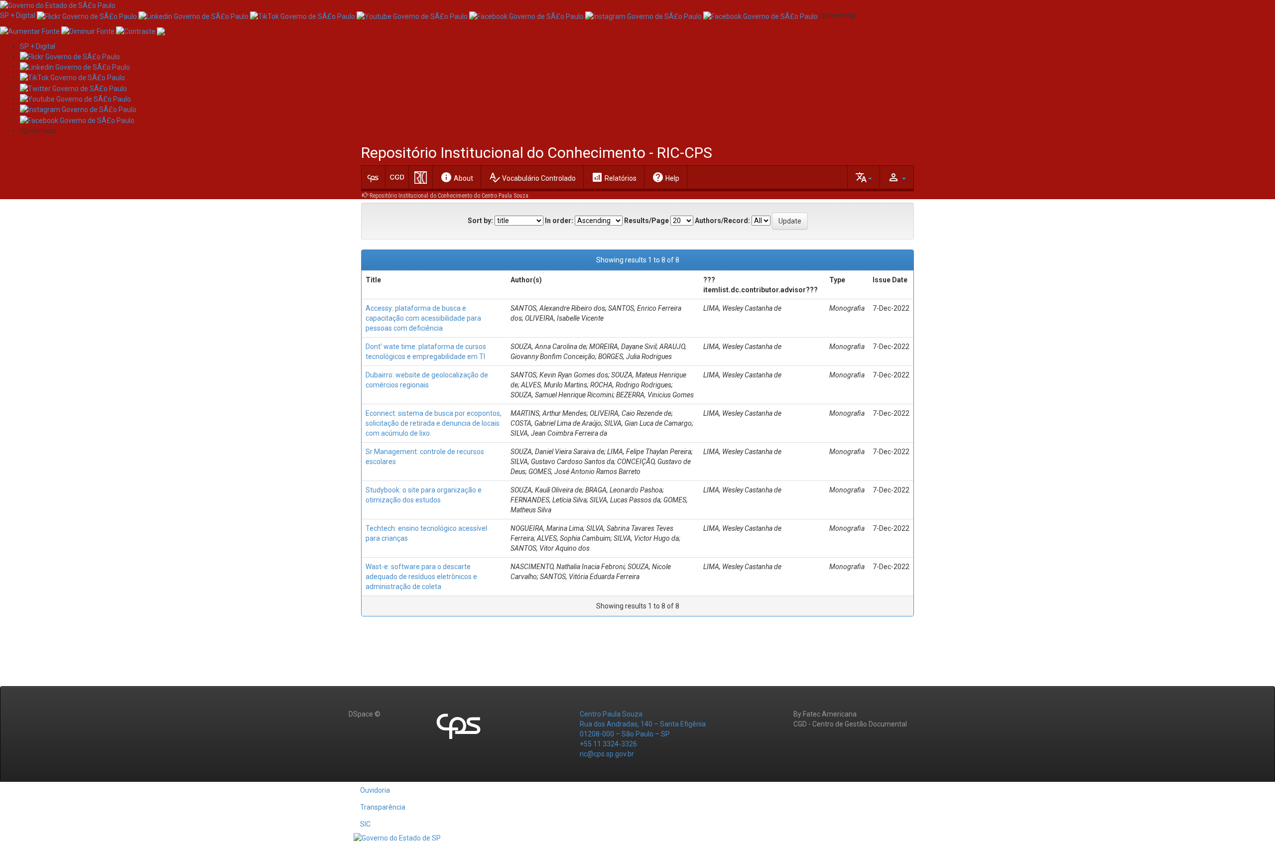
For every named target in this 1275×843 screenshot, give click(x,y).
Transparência (382, 807)
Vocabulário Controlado (532, 177)
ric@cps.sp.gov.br (607, 754)
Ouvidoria (375, 790)
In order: (559, 221)
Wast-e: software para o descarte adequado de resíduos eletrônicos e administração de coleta (421, 577)
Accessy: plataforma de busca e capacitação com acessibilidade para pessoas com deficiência (423, 318)
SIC (365, 824)
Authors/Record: (722, 221)
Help (665, 177)
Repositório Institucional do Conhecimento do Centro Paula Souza (449, 195)
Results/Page (646, 221)
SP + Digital (17, 15)
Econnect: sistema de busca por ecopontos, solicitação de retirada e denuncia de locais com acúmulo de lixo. (434, 423)
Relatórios (614, 177)
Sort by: (480, 221)
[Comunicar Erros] (161, 30)
